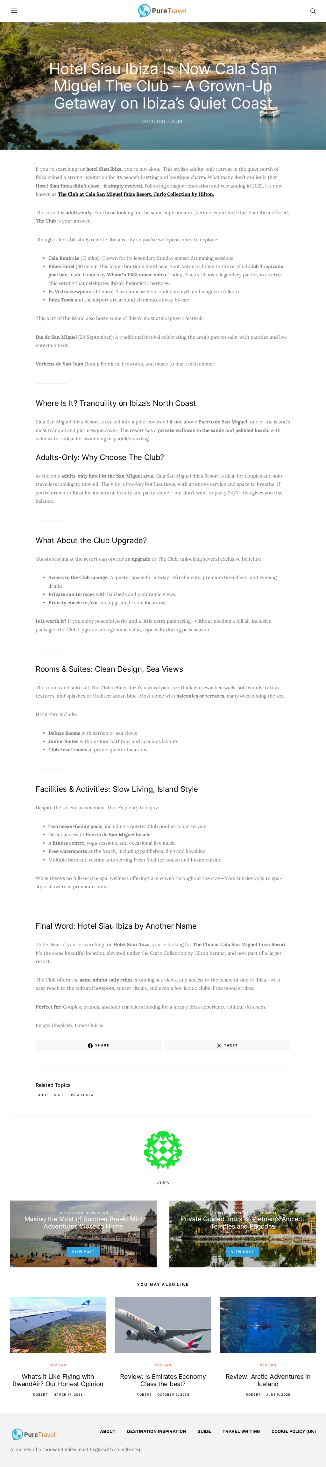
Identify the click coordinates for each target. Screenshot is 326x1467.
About (108, 1432)
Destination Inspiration (83, 1213)
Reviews (163, 50)
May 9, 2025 (154, 122)
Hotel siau (52, 1095)
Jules (176, 122)
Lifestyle (270, 1213)
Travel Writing (241, 1432)
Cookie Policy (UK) (294, 1432)
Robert (40, 1395)
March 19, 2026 (68, 1395)
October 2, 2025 (173, 1395)
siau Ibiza (83, 1095)
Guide (204, 1432)
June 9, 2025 (278, 1395)
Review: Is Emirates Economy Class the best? (163, 1380)
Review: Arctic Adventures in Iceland (268, 1380)
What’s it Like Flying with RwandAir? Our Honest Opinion (57, 1380)
